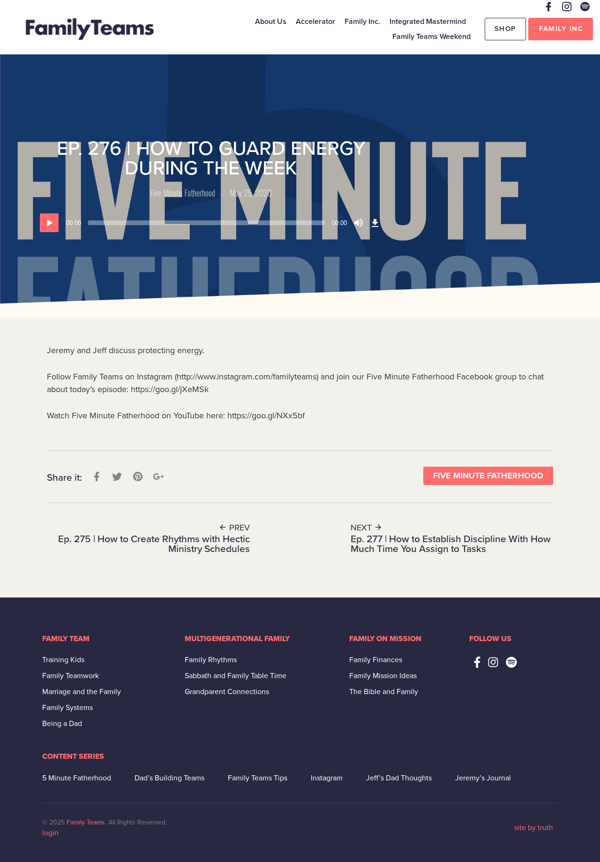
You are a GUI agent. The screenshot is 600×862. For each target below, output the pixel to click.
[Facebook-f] (477, 662)
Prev (238, 527)
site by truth (533, 827)
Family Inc (561, 28)
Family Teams (86, 822)
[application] (211, 222)
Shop (505, 28)
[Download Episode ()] (375, 222)
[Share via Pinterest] (137, 476)
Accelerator (315, 21)
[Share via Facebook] (96, 476)
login (50, 833)
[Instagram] (493, 662)
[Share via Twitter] (116, 476)
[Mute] (359, 222)
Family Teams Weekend (431, 36)
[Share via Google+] (157, 476)
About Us (270, 21)
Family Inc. (362, 21)
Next (362, 527)
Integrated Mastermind (428, 21)
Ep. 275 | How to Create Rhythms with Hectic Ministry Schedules (154, 544)
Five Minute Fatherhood (182, 193)
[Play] (49, 222)
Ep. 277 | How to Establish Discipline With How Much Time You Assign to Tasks (451, 544)
